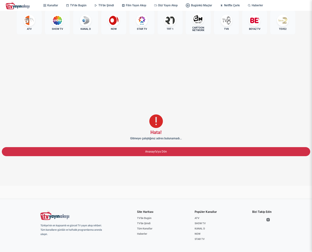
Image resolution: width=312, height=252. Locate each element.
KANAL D (200, 228)
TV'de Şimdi (144, 223)
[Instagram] (268, 219)
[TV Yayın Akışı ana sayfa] (54, 215)
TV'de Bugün (144, 218)
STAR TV (200, 239)
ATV (197, 218)
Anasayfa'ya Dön (156, 151)
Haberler (142, 233)
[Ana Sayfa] (18, 5)
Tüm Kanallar (144, 228)
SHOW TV (200, 223)
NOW (197, 233)
